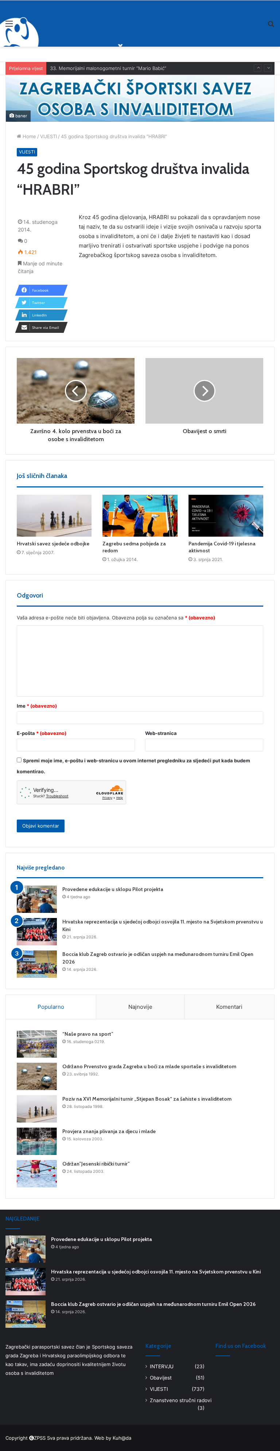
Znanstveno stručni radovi (180, 1400)
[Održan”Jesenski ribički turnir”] (37, 1173)
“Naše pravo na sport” (87, 1034)
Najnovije (140, 1006)
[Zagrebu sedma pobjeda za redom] (139, 516)
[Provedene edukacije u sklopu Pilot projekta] (37, 899)
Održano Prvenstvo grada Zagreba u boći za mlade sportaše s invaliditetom (149, 1066)
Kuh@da (122, 1438)
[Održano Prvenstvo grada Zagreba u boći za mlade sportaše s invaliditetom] (37, 1076)
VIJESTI (48, 136)
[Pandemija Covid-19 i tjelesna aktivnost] (225, 516)
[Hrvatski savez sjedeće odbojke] (54, 516)
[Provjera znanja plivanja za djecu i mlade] (37, 1141)
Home (28, 136)
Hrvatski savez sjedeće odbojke (53, 543)
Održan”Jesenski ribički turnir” (96, 1163)
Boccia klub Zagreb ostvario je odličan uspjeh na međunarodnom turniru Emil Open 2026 (153, 1304)
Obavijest (161, 1378)
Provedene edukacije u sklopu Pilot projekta (112, 889)
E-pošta (41, 733)
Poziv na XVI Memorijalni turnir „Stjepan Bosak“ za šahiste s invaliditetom (147, 1099)
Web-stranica (161, 733)
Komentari (229, 1006)
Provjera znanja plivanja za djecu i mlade (109, 1131)
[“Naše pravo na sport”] (37, 1044)
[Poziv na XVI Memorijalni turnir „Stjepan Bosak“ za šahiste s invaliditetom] (37, 1109)
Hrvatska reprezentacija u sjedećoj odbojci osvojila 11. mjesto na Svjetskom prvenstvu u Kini (156, 1271)
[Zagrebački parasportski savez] (43, 23)
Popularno (51, 1006)
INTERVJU (162, 1366)
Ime (37, 706)
